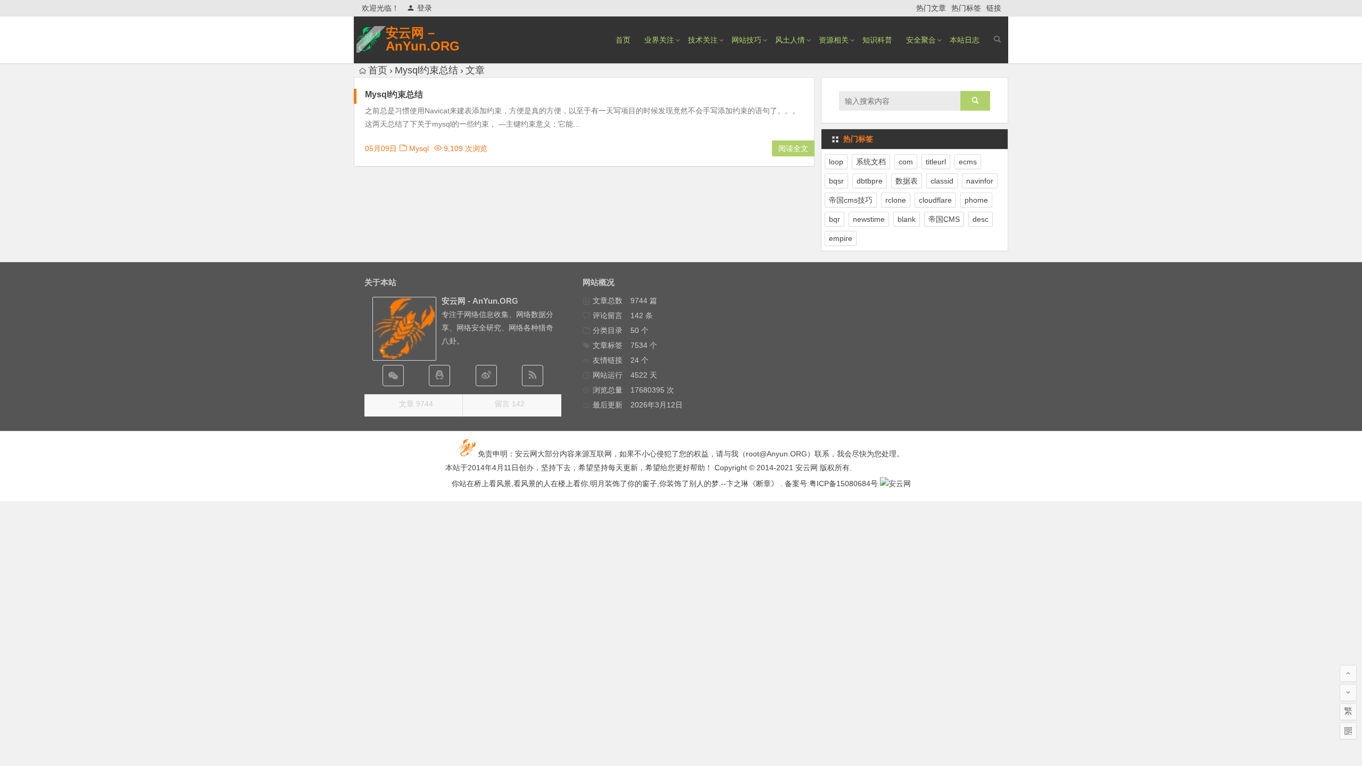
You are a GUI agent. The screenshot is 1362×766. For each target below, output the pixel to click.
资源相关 (834, 40)
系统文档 (871, 161)
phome (976, 200)
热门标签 (966, 8)
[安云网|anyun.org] (895, 483)
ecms (968, 161)
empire (840, 238)
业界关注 (659, 40)
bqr (834, 219)
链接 (993, 8)
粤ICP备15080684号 (843, 483)
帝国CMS (944, 219)
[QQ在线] (439, 375)
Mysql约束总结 (394, 94)
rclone (895, 200)
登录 (424, 8)
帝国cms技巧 (851, 200)
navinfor (979, 181)
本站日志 (964, 40)
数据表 (906, 181)
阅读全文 (793, 148)
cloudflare (935, 200)
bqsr (836, 181)
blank (907, 219)
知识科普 (877, 40)
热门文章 (931, 8)
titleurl (936, 161)
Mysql (419, 148)
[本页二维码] (1348, 730)
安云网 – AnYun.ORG (423, 39)
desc (981, 219)
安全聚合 (921, 40)
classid (942, 181)
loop (836, 161)
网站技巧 (746, 40)
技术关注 (703, 40)
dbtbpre (870, 181)
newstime (869, 219)
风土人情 (790, 40)
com (906, 161)
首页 (623, 40)
